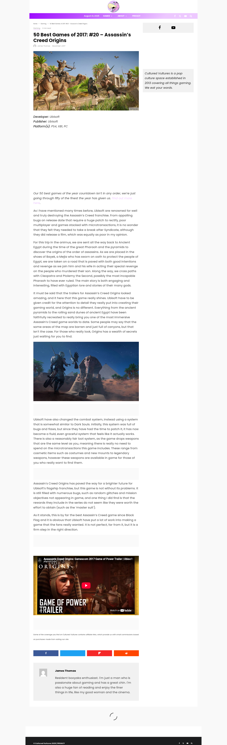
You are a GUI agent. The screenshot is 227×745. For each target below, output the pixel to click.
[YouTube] (185, 16)
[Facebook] (175, 16)
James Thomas (43, 46)
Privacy (136, 16)
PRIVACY (61, 743)
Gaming (36, 28)
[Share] (45, 653)
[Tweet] (72, 653)
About (121, 16)
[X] (180, 16)
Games (106, 16)
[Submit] (126, 653)
